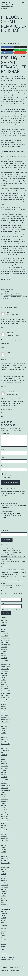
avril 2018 (3, 807)
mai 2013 (3, 918)
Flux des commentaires (7, 957)
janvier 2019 (4, 799)
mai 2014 (3, 896)
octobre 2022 (5, 721)
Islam (2, 937)
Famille (3, 935)
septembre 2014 (5, 887)
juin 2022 (3, 730)
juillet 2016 (4, 847)
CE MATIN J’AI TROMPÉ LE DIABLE (10, 550)
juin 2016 (3, 849)
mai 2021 (3, 759)
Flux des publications (7, 955)
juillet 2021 (4, 755)
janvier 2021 (4, 768)
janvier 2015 (4, 885)
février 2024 (4, 686)
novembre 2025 (5, 640)
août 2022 (4, 726)
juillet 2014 (4, 891)
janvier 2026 (4, 635)
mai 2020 (3, 772)
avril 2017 (3, 827)
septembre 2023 (5, 697)
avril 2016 (3, 854)
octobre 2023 (5, 695)
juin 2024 (3, 677)
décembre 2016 (5, 836)
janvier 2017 (4, 834)
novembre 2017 (5, 816)
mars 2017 (4, 829)
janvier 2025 (4, 662)
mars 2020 (4, 777)
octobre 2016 (4, 840)
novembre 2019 (5, 785)
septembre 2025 (5, 644)
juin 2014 (3, 893)
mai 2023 (3, 706)
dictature (19, 294)
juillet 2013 (4, 913)
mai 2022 (3, 732)
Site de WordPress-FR (7, 959)
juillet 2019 (4, 792)
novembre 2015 (5, 865)
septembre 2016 (5, 843)
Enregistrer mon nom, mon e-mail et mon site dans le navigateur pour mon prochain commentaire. (14, 475)
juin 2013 (3, 915)
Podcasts (3, 942)
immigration (14, 296)
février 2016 (4, 858)
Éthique (3, 933)
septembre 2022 (5, 724)
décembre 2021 (5, 744)
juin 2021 (3, 757)
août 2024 (4, 673)
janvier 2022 (4, 741)
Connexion (4, 952)
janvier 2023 (4, 715)
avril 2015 (3, 878)
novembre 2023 (5, 693)
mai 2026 (3, 627)
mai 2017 (3, 825)
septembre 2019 (5, 790)
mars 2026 (4, 631)
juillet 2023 (4, 702)
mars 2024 (4, 684)
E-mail (3, 457)
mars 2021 (4, 763)
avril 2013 (3, 920)
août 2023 (4, 699)
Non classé (4, 939)
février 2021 (4, 766)
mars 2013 (4, 922)
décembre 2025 (5, 638)
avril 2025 (3, 655)
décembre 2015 (5, 863)
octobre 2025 (5, 642)
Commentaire (5, 433)
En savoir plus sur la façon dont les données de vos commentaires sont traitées (13, 493)
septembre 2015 (5, 867)
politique (18, 293)
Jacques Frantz (6, 291)
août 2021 (3, 752)
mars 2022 (4, 737)
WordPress (17, 970)
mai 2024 (3, 680)
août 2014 (4, 889)
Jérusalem (6, 298)
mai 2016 (3, 851)
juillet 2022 (4, 728)
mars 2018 (4, 810)
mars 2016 (4, 856)
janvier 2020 (4, 781)
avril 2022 (3, 735)
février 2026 (4, 633)
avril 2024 (4, 682)
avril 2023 (3, 708)
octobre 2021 (4, 748)
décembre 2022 (5, 717)
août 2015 (3, 869)
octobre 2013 (4, 907)
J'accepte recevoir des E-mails (11, 610)
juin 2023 (3, 704)
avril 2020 (3, 774)
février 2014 (4, 902)
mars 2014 (4, 900)
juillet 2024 (4, 675)
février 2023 (4, 713)
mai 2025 (3, 653)
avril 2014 (3, 898)
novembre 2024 (5, 666)
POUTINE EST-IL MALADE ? (8, 548)
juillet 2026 (4, 622)
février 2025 (4, 660)
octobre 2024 (5, 669)
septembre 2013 (5, 909)
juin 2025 (3, 651)
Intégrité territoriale (22, 296)
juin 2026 (3, 625)
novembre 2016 (5, 838)
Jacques (10, 333)
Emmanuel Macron (5, 296)
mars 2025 (4, 658)
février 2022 (4, 739)
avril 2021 (3, 761)
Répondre (3, 327)
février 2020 (4, 779)
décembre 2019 (5, 783)
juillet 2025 (4, 649)
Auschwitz (7, 294)
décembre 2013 (5, 904)
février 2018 (4, 812)
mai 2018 (3, 805)
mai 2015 (3, 876)
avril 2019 (3, 796)
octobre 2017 (4, 818)
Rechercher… (4, 530)
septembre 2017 (5, 821)
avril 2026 (3, 629)
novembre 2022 (5, 719)
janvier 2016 (4, 860)
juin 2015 (3, 874)
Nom (2, 449)
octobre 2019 (4, 788)
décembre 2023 (5, 691)
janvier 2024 (4, 688)
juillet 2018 (4, 803)
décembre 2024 (5, 664)
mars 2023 (4, 710)
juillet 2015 (4, 871)
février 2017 (4, 832)
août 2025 (4, 647)
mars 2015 (4, 880)
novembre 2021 (5, 746)
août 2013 (3, 911)
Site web (3, 466)
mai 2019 (3, 794)
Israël (2, 298)
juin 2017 (3, 823)
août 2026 (4, 620)
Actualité (13, 293)
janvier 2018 (4, 814)
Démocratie (14, 294)
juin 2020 (3, 770)
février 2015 (4, 882)
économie (3, 931)
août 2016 (3, 845)
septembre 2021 (5, 750)
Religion (3, 946)
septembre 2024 (5, 671)
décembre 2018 (5, 801)
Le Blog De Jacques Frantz (12, 967)
